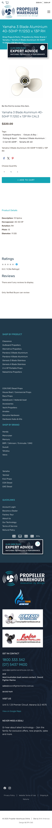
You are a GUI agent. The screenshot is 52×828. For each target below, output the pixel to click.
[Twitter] (8, 158)
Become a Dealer (10, 511)
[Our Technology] (22, 611)
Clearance (7, 341)
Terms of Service (9, 526)
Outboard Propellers (11, 345)
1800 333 (10, 660)
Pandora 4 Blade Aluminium (15, 356)
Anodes (5, 411)
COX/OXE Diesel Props (12, 388)
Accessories (7, 404)
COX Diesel (7, 483)
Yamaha (6, 40)
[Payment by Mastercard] (20, 536)
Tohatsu (6, 451)
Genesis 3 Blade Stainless (14, 360)
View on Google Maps (11, 711)
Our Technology (9, 522)
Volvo (4, 455)
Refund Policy (8, 530)
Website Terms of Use (27, 795)
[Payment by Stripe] (26, 536)
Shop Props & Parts (11, 37)
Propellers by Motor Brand (34, 37)
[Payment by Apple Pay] (32, 536)
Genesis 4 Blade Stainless (14, 364)
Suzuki (5, 447)
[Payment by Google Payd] (38, 536)
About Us (6, 518)
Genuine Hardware (10, 415)
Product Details (9, 210)
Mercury (6, 439)
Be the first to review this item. (15, 106)
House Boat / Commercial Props (16, 392)
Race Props (7, 396)
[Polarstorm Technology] (22, 590)
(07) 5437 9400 (14, 664)
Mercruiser (7, 435)
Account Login (9, 507)
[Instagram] (9, 788)
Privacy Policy (9, 795)
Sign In (39, 2)
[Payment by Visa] (14, 536)
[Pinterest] (13, 158)
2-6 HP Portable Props (12, 368)
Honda (5, 432)
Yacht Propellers (9, 407)
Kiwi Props (7, 479)
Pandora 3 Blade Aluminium (15, 353)
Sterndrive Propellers (12, 349)
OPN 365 (29, 823)
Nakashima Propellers (12, 372)
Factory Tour (8, 514)
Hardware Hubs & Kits (12, 419)
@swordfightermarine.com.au (20, 686)
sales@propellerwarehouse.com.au (17, 670)
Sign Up (47, 2)
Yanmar (5, 475)
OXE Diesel (7, 486)
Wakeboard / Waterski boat (14, 400)
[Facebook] (4, 158)
